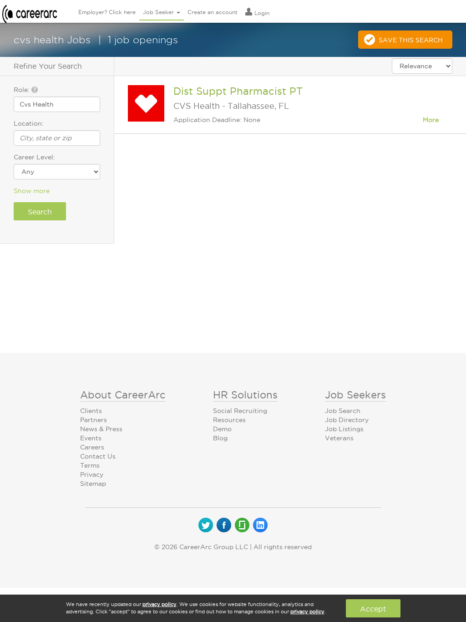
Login (261, 13)
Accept (373, 609)
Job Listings (344, 429)
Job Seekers (355, 394)
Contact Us (98, 456)
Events (90, 438)
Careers (92, 447)
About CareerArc (123, 394)
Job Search (342, 410)
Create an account (212, 12)
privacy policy (159, 604)
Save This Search (411, 40)
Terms (90, 465)
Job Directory (347, 419)
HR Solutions (245, 394)
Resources (229, 419)
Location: (29, 123)
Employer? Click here (107, 12)
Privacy (91, 474)
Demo (222, 429)
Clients (91, 410)
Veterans (339, 438)
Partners (93, 419)
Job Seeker (159, 12)
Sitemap (93, 483)
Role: (22, 89)
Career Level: (34, 157)
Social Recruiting (240, 410)
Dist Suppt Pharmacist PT (238, 91)
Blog (220, 438)
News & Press (101, 429)
